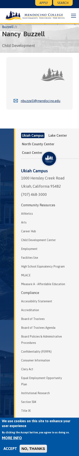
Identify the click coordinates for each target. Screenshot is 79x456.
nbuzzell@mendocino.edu (40, 101)
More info (12, 438)
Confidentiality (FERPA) (36, 351)
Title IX (26, 410)
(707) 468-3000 (34, 194)
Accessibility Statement (36, 301)
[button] (73, 15)
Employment (29, 249)
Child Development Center (38, 240)
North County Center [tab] (38, 144)
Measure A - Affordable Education (43, 284)
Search (62, 3)
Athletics (27, 213)
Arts (24, 222)
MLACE (26, 275)
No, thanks (33, 449)
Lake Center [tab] (57, 135)
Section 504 (28, 402)
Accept (10, 448)
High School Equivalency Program (43, 266)
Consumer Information (35, 360)
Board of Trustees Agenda (38, 327)
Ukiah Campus (34, 170)
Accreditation (30, 310)
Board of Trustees (33, 319)
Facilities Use (29, 257)
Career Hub (28, 231)
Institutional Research (35, 393)
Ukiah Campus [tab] (33, 135)
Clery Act (27, 369)
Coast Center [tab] (32, 153)
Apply (43, 3)
